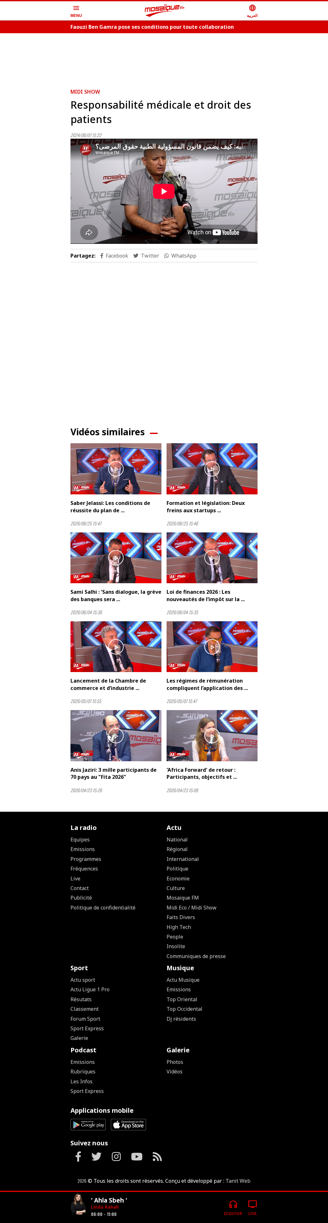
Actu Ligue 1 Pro (90, 989)
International (183, 859)
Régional (177, 849)
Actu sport (82, 979)
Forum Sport (85, 1018)
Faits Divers (181, 917)
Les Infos (81, 1081)
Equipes (80, 839)
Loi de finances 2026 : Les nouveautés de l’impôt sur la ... (206, 595)
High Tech (179, 927)
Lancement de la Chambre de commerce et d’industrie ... (108, 684)
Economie (178, 878)
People (175, 936)
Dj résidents (181, 1018)
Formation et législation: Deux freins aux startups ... (206, 506)
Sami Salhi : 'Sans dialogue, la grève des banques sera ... (115, 595)
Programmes (85, 859)
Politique (177, 868)
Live (75, 878)
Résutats (81, 999)
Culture (176, 888)
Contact (79, 888)
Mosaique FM (183, 897)
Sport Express (87, 1028)
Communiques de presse (196, 956)
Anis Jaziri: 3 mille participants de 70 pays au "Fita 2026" (113, 773)
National (177, 839)
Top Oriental (182, 999)
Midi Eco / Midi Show (192, 907)
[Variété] (78, 1205)
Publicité (81, 897)
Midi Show (85, 91)
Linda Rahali (105, 1207)
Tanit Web (238, 1180)
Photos (175, 1061)
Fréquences (84, 868)
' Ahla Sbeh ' (109, 1200)
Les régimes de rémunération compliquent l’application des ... (207, 684)
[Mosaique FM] (164, 11)
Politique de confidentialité (102, 907)
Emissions (82, 849)
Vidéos (175, 1071)
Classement (84, 1008)
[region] (164, 58)
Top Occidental (184, 1008)
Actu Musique (183, 979)
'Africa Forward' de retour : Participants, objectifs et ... (202, 773)
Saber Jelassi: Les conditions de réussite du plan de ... (110, 506)
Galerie (79, 1037)
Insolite (176, 946)
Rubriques (82, 1071)
